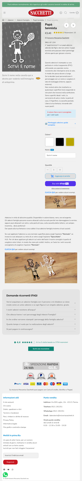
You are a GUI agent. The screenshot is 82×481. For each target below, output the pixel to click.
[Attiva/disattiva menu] (5, 12)
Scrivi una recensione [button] (41, 349)
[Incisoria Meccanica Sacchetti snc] (41, 13)
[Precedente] (4, 4)
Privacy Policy (8, 420)
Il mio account (8, 402)
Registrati (10, 462)
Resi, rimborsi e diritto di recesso (16, 416)
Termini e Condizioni (11, 413)
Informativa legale (10, 424)
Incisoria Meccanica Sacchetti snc (18, 479)
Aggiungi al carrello (62, 176)
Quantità (48, 165)
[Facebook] (4, 469)
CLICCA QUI (50, 192)
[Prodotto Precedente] (66, 25)
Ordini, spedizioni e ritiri (12, 409)
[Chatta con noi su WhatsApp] (5, 475)
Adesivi (10, 20)
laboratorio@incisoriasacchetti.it (61, 415)
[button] (59, 32)
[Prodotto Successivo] (73, 25)
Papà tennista (38, 20)
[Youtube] (8, 469)
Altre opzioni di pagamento (60, 188)
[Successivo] (77, 4)
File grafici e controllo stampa (14, 427)
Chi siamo (7, 406)
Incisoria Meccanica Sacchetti (58, 38)
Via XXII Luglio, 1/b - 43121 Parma (64, 402)
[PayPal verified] (41, 379)
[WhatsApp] (12, 469)
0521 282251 (58, 411)
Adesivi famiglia (23, 20)
